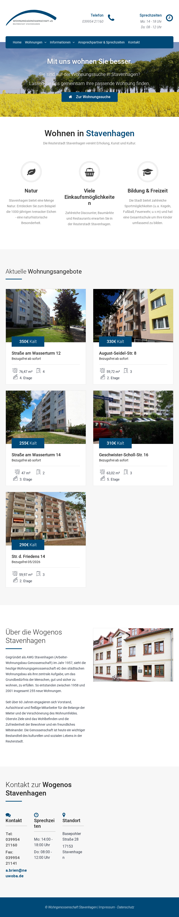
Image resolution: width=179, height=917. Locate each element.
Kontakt (134, 42)
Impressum (107, 907)
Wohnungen (34, 42)
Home (17, 42)
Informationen (60, 42)
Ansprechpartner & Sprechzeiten (101, 42)
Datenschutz (125, 907)
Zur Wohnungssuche (93, 97)
